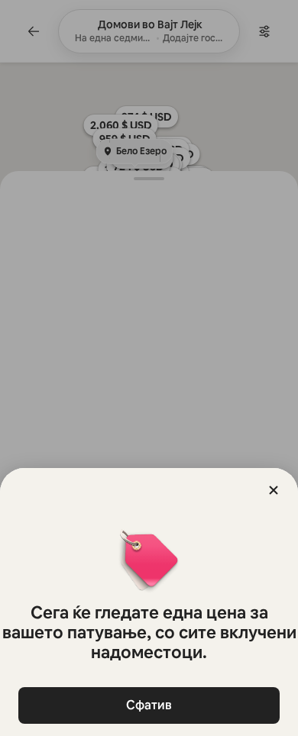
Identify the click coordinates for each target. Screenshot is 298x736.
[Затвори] (273, 490)
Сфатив (149, 705)
